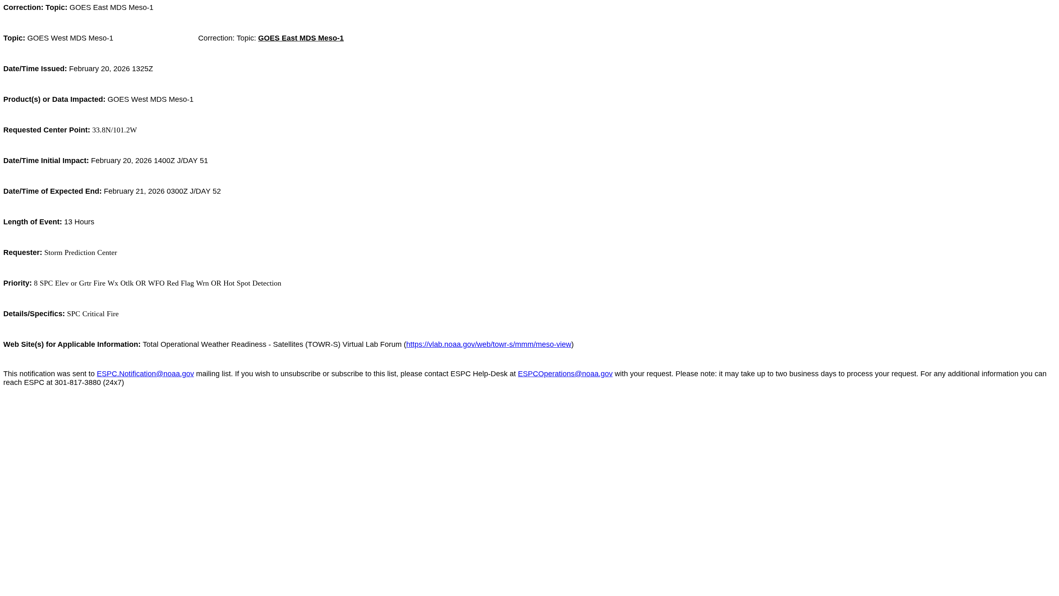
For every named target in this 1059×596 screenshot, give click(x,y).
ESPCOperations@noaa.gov (565, 374)
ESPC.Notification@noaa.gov (145, 374)
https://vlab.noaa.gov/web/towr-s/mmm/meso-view (488, 344)
